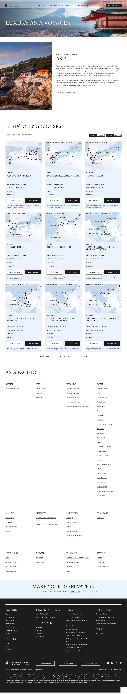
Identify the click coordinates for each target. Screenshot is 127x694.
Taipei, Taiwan (40, 562)
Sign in (105, 1)
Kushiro (99, 442)
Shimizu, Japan (102, 487)
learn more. (91, 85)
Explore (11, 610)
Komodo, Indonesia (72, 393)
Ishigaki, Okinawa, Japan (105, 424)
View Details (15, 201)
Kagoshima (100, 429)
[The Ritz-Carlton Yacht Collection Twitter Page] (116, 663)
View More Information (67, 93)
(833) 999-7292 (75, 592)
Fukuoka (100, 411)
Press (100, 630)
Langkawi (8, 522)
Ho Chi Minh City (102, 567)
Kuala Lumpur (9, 518)
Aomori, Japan (101, 402)
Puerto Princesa (71, 531)
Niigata (99, 469)
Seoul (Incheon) (10, 571)
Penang (7, 531)
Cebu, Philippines (72, 522)
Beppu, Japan (101, 406)
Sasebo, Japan (101, 482)
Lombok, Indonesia (72, 397)
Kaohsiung (39, 558)
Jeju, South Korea (11, 562)
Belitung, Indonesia (72, 389)
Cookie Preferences (115, 670)
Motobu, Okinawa (102, 455)
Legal (70, 610)
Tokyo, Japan (101, 496)
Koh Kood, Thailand (72, 562)
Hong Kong (39, 393)
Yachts (10, 640)
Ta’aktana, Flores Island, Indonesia (77, 406)
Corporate (44, 623)
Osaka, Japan (101, 473)
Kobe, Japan (101, 438)
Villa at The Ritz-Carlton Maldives (47, 524)
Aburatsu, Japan (102, 389)
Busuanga (69, 518)
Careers (38, 630)
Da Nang (100, 558)
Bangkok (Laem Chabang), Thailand (77, 558)
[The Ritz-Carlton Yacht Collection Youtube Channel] (121, 663)
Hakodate (100, 415)
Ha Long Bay (101, 562)
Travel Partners (48, 610)
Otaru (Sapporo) (102, 478)
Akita (98, 393)
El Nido (68, 527)
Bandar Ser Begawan (12, 389)
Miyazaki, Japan (102, 451)
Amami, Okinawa (102, 397)
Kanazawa (100, 433)
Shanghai (39, 397)
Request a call (114, 5)
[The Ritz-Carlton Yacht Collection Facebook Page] (108, 663)
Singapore (100, 518)
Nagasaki (100, 460)
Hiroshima (100, 420)
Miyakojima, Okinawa (104, 447)
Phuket (68, 571)
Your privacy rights (100, 670)
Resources (103, 610)
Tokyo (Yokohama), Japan (105, 491)
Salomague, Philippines (74, 536)
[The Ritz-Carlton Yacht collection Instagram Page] (112, 663)
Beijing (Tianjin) (41, 389)
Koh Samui (69, 567)
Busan (7, 558)
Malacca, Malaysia (11, 527)
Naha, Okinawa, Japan (104, 464)
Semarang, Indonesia (73, 402)
